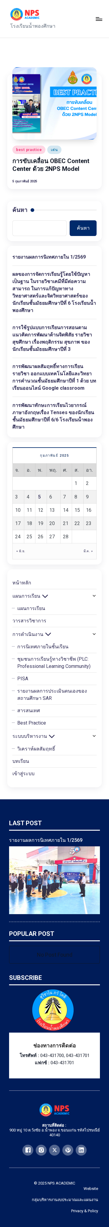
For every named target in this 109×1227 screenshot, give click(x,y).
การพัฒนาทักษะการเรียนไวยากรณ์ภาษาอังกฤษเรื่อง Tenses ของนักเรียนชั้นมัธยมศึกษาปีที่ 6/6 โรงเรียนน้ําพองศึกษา (53, 416)
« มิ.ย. (20, 551)
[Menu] (99, 18)
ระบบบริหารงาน (29, 736)
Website (91, 1188)
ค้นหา (20, 209)
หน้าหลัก (21, 583)
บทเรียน (20, 761)
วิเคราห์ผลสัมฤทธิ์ (36, 749)
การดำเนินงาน (27, 634)
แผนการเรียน (26, 596)
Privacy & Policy (84, 1211)
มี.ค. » (88, 551)
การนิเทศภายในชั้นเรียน (42, 647)
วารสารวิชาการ (29, 621)
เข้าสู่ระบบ (23, 773)
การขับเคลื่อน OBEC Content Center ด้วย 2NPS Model (50, 164)
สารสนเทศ (28, 710)
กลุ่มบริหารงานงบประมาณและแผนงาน (65, 1199)
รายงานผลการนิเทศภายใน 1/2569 (49, 257)
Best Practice (31, 723)
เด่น (54, 150)
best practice (29, 150)
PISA (22, 678)
